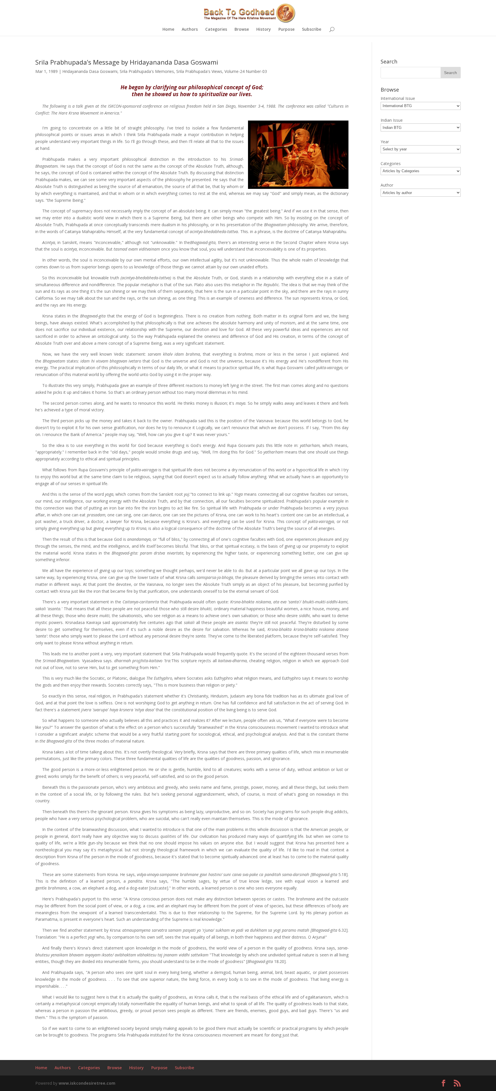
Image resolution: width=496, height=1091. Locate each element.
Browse (242, 29)
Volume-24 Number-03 (245, 71)
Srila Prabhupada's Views (199, 71)
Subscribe (311, 29)
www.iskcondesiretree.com (87, 1083)
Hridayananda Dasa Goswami (89, 71)
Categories (216, 29)
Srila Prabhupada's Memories (147, 71)
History (263, 29)
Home (168, 29)
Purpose (286, 29)
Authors (190, 29)
